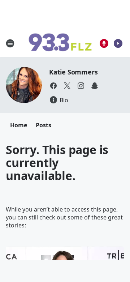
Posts (43, 125)
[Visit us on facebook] (53, 85)
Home (18, 125)
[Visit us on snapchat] (94, 85)
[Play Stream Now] (118, 43)
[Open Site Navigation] (10, 43)
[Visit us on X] (67, 85)
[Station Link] (59, 43)
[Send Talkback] (104, 43)
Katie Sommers (73, 72)
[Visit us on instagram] (81, 85)
